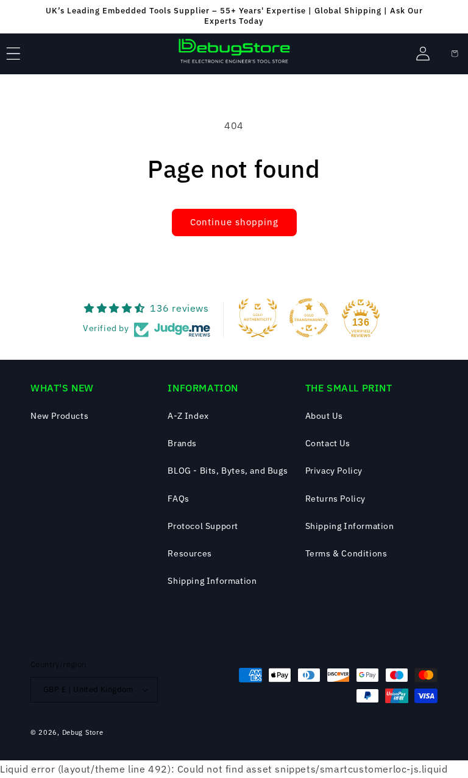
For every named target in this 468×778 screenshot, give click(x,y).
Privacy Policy (334, 470)
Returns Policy (335, 498)
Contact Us (327, 443)
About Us (324, 415)
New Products (59, 415)
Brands (182, 443)
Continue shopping (234, 222)
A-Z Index (188, 415)
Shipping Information (212, 580)
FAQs (178, 498)
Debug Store (83, 732)
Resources (189, 553)
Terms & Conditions (346, 553)
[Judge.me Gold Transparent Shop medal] (308, 317)
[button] (13, 53)
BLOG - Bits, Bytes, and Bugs (228, 470)
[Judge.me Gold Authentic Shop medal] (257, 317)
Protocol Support (203, 525)
